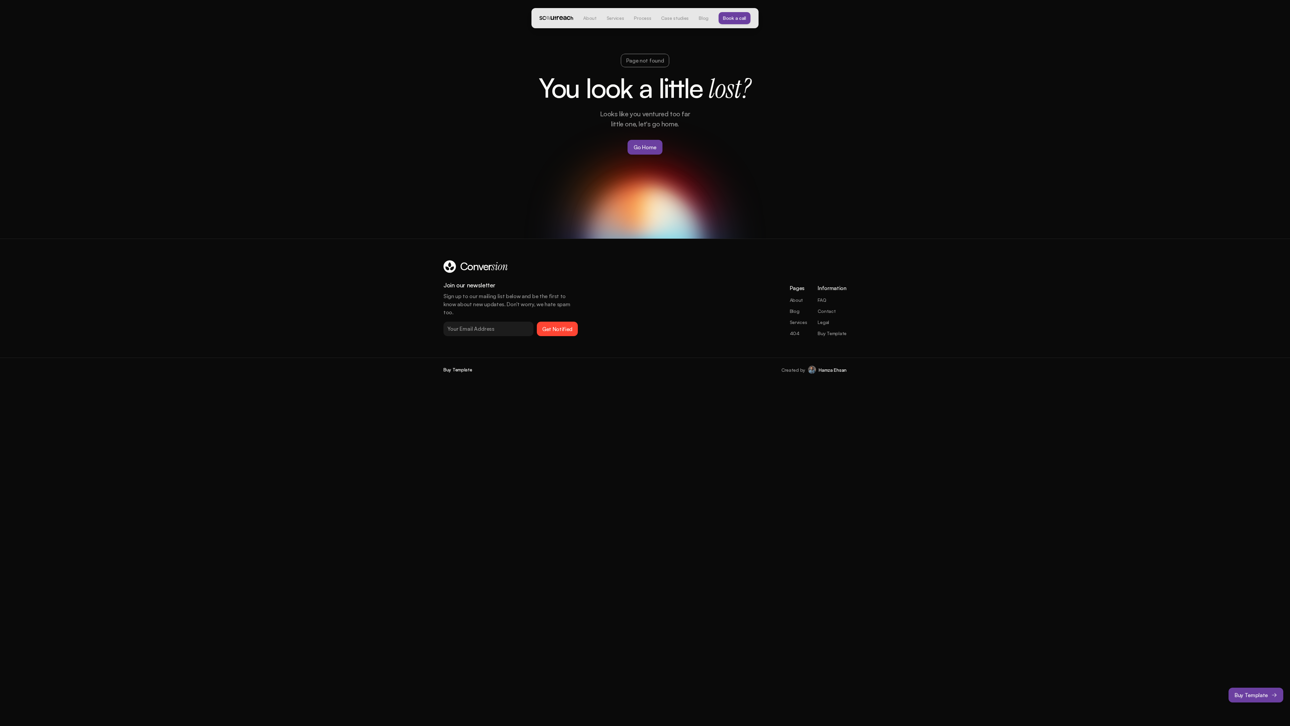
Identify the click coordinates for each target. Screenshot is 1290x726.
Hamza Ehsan (833, 370)
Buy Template (832, 333)
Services (798, 322)
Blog (795, 311)
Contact (826, 311)
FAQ (822, 300)
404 (795, 333)
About (796, 300)
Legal (823, 322)
